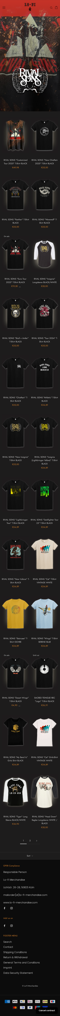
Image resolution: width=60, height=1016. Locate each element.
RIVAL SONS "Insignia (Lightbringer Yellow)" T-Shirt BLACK (44, 460)
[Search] (51, 7)
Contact (8, 947)
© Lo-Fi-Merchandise (30, 986)
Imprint (7, 967)
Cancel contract (47, 1010)
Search (7, 942)
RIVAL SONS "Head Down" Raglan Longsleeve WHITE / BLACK (44, 820)
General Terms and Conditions (21, 962)
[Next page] (36, 840)
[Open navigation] (4, 7)
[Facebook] (4, 908)
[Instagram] (11, 908)
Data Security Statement (18, 973)
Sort (29, 855)
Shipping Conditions (15, 952)
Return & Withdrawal (15, 957)
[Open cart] (56, 7)
